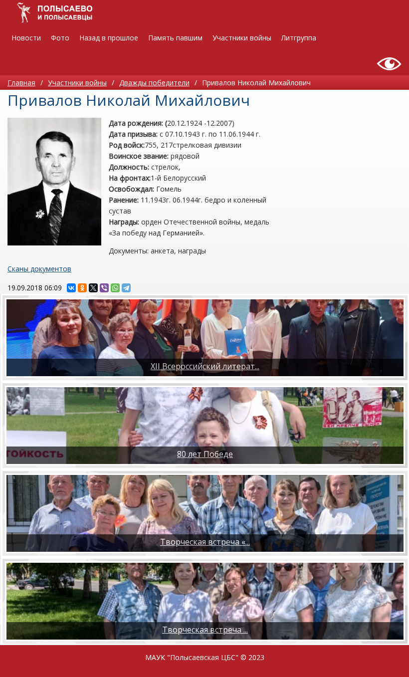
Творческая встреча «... (205, 541)
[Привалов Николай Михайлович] (54, 181)
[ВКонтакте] (71, 287)
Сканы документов (39, 268)
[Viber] (104, 287)
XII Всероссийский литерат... (205, 366)
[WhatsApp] (115, 287)
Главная (21, 82)
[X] (93, 287)
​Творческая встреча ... (205, 629)
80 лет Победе (205, 454)
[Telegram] (126, 287)
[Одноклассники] (82, 287)
